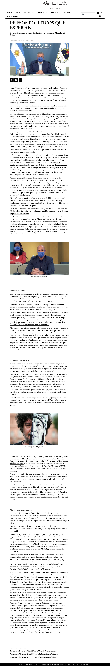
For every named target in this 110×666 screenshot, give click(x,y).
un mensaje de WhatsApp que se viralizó (45, 549)
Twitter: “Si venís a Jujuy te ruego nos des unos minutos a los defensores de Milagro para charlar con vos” (39, 461)
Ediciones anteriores (49, 13)
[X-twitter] (101, 13)
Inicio (10, 13)
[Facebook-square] (98, 13)
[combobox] (88, 14)
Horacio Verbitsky (25, 13)
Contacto (68, 13)
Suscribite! (12, 16)
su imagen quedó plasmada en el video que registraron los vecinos (39, 212)
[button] (12, 80)
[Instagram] (99, 16)
